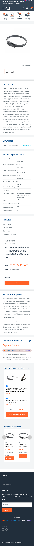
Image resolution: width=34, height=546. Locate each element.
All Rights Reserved (17, 542)
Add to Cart (10, 458)
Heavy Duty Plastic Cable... (9, 445)
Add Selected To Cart (17, 414)
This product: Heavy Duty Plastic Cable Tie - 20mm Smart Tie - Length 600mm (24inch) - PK (16, 389)
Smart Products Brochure (10, 145)
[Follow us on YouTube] (3, 529)
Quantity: (7, 277)
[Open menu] (3, 8)
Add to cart (17, 283)
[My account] (27, 8)
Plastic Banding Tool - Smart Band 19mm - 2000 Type (16, 401)
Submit (7, 510)
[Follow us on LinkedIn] (6, 529)
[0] (31, 8)
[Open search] (23, 8)
